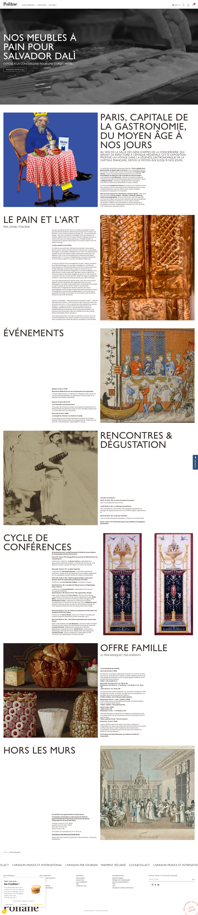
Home (5, 852)
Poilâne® (53, 5)
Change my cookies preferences (122, 888)
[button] (4, 911)
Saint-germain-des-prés (47, 878)
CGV (113, 886)
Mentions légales (117, 878)
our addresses (28, 5)
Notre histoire (80, 878)
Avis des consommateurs (120, 882)
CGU (113, 884)
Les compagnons (81, 882)
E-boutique (42, 5)
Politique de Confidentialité (121, 880)
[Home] (10, 4)
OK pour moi (38, 904)
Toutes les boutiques (46, 888)
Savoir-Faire (80, 880)
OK (193, 879)
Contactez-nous (81, 886)
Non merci (9, 904)
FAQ (77, 884)
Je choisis (24, 904)
